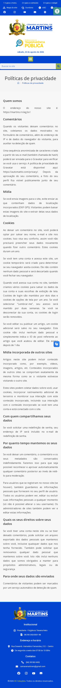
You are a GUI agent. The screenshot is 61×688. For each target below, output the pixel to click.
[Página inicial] (18, 83)
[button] (57, 11)
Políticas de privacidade (33, 83)
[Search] (58, 66)
